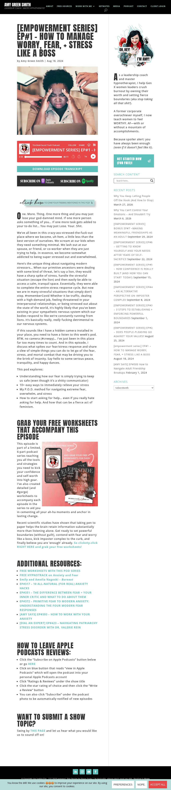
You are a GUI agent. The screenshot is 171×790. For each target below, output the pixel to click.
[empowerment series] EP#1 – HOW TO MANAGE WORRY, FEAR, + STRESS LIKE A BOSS (132, 350)
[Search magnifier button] (151, 180)
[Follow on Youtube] (89, 771)
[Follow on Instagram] (82, 771)
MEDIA (116, 6)
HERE (32, 664)
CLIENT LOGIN (158, 6)
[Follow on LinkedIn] (75, 771)
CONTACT (142, 6)
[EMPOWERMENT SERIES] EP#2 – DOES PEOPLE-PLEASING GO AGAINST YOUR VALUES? (133, 332)
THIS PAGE (37, 731)
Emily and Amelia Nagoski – (47, 579)
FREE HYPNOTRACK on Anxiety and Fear (49, 575)
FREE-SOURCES (64, 6)
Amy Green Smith (32, 60)
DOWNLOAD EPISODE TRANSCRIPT (57, 169)
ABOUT (49, 6)
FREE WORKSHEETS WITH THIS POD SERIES (50, 571)
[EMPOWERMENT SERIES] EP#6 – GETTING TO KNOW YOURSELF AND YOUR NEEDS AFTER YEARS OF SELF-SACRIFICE (133, 251)
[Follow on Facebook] (95, 771)
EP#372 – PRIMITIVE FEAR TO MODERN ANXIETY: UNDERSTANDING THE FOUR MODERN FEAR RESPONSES (54, 605)
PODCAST (128, 6)
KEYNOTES (104, 6)
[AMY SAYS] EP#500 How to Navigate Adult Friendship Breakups (131, 368)
